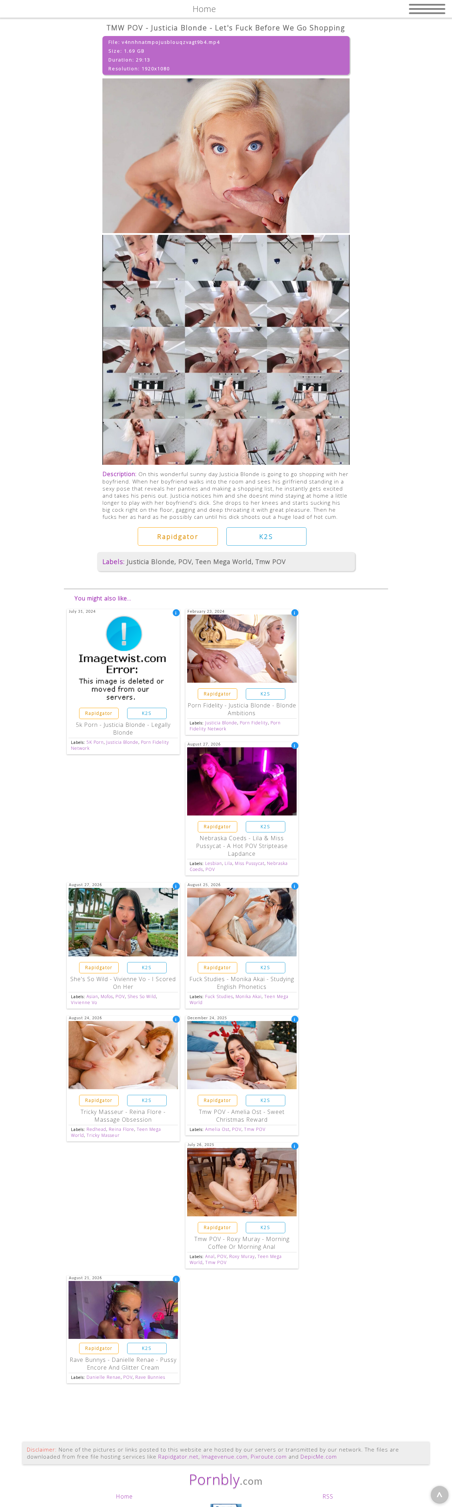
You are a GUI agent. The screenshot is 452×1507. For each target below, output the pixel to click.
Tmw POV (271, 561)
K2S (266, 536)
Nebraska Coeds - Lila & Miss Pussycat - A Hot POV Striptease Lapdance (242, 846)
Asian (92, 996)
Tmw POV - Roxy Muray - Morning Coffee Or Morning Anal (242, 1243)
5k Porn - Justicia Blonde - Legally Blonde (123, 728)
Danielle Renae (104, 1377)
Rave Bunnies (150, 1377)
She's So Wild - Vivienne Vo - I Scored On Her (123, 983)
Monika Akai (249, 996)
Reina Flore (121, 1129)
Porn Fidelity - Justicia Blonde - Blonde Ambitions (242, 709)
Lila (228, 863)
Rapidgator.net (178, 1456)
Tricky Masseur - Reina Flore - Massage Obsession (123, 1115)
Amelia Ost (217, 1129)
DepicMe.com (319, 1456)
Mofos (107, 996)
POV (185, 561)
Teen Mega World (224, 561)
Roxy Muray (242, 1256)
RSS (327, 1496)
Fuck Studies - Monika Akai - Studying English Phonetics (241, 983)
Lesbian (213, 863)
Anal (210, 1256)
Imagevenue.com (225, 1456)
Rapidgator (177, 536)
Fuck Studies (219, 996)
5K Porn (95, 742)
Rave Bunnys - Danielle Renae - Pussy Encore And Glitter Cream (123, 1363)
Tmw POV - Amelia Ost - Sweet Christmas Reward (242, 1115)
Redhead (96, 1129)
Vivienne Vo (84, 1002)
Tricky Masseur (103, 1135)
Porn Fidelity (254, 723)
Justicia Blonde (150, 561)
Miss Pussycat (249, 863)
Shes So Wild (141, 996)
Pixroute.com (269, 1456)
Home (124, 1496)
